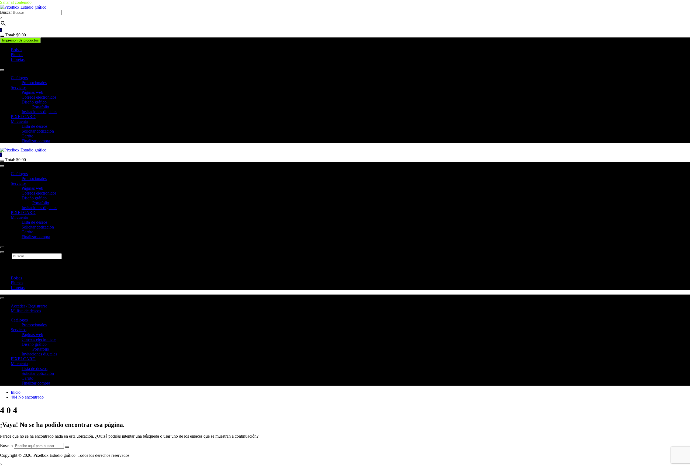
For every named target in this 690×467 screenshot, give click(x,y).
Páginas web (32, 92)
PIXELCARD (23, 116)
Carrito (27, 136)
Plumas (17, 54)
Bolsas (16, 49)
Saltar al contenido (16, 2)
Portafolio (40, 107)
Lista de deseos (34, 126)
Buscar (6, 12)
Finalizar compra (36, 141)
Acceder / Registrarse (29, 306)
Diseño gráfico (34, 102)
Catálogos (19, 77)
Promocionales (34, 82)
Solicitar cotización (38, 131)
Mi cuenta (19, 121)
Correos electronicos (39, 97)
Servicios (18, 87)
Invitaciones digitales (39, 111)
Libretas (18, 59)
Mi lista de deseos (26, 311)
